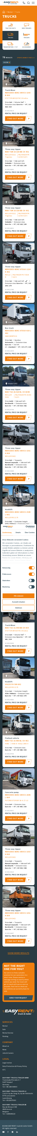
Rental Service (7, 1033)
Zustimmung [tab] (7, 532)
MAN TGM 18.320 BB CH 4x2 (17, 152)
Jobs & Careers (8, 1053)
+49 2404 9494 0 (11, 1087)
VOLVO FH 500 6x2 (13, 684)
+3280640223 (10, 1114)
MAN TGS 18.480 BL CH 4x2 (17, 741)
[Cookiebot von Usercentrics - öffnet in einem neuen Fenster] (26, 526)
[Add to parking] (29, 118)
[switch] (32, 574)
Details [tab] (18, 532)
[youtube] (3, 1132)
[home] (3, 12)
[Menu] (33, 3)
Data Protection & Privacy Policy (14, 1066)
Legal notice (7, 1063)
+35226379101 (11, 1100)
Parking (5, 1036)
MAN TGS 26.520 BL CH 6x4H (17, 392)
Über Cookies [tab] (30, 532)
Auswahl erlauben (18, 602)
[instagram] (12, 1132)
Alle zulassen (18, 596)
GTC (4, 1070)
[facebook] (8, 1132)
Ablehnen (18, 608)
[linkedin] (17, 1132)
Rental (10, 12)
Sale (4, 1029)
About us (5, 1046)
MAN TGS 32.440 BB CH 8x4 (17, 628)
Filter (5, 62)
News (4, 1049)
